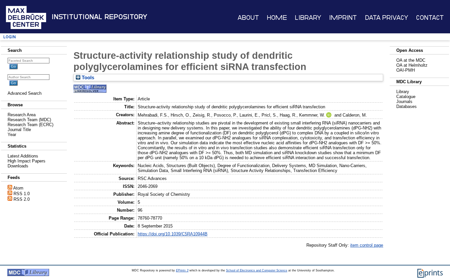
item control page (366, 245)
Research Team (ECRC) (30, 124)
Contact (430, 18)
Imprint (343, 18)
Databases (406, 106)
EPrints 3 (182, 270)
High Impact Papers (26, 160)
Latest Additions (23, 156)
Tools (87, 77)
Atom (18, 188)
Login (9, 37)
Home (277, 18)
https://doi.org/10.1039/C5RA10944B (173, 233)
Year (12, 134)
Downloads (18, 165)
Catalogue (405, 96)
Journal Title (19, 129)
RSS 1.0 (22, 193)
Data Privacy (386, 18)
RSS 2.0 (22, 199)
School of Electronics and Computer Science (256, 270)
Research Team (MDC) (29, 119)
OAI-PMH (405, 70)
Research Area (22, 114)
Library (308, 18)
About (248, 18)
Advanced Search (25, 93)
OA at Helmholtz (412, 65)
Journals (404, 101)
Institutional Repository (99, 17)
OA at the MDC (410, 60)
